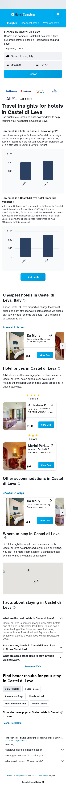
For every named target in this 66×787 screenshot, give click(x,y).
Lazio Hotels (42, 775)
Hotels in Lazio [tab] (37, 696)
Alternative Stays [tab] (14, 696)
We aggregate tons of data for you (24, 755)
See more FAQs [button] (33, 666)
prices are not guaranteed (16, 740)
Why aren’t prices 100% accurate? (24, 761)
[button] (5, 14)
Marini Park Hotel (13, 722)
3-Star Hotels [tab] (12, 688)
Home (9, 775)
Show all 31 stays (13, 493)
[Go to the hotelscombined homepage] (23, 14)
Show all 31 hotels (14, 327)
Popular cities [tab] (39, 703)
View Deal (45, 355)
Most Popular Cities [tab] (15, 703)
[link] (33, 277)
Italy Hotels (21, 775)
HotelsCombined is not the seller (23, 749)
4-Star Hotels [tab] (32, 688)
